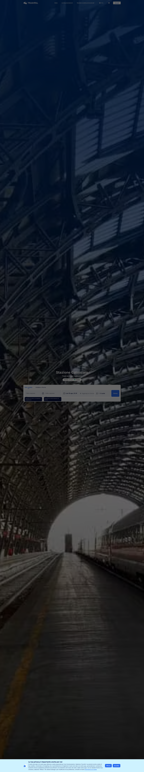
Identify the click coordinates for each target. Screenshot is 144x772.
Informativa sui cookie (91, 769)
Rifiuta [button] (108, 765)
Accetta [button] (116, 765)
